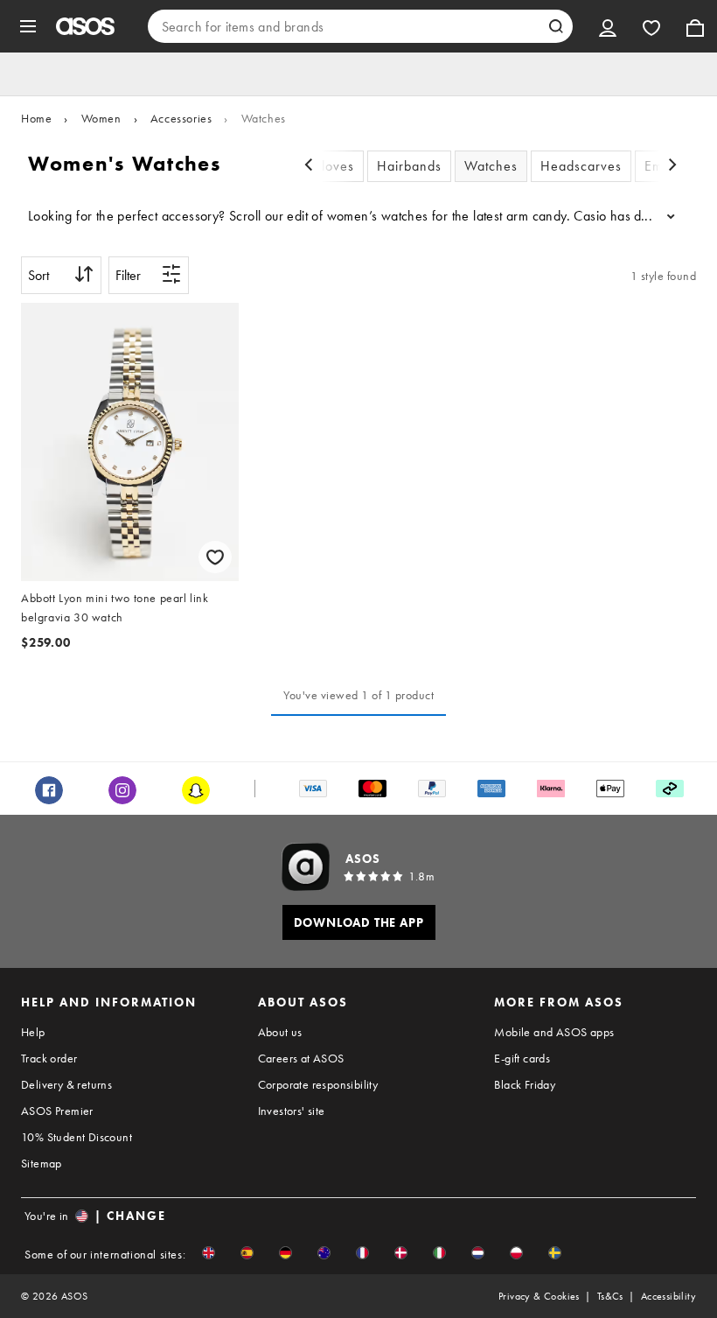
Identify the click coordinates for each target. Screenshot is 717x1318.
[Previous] (308, 166)
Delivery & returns (66, 1084)
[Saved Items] (651, 26)
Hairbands (409, 166)
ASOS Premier (57, 1110)
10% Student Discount (76, 1137)
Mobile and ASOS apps (554, 1032)
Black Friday (524, 1084)
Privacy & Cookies (539, 1296)
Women (101, 118)
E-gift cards (522, 1058)
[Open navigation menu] (28, 26)
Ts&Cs (610, 1296)
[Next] (672, 166)
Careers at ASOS (301, 1058)
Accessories (181, 118)
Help (33, 1032)
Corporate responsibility (318, 1084)
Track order (49, 1058)
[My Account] (608, 26)
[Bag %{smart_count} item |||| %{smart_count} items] (695, 26)
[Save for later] (215, 557)
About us (280, 1032)
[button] (208, 1252)
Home (36, 118)
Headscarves (581, 166)
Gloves (332, 166)
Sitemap (41, 1163)
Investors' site (291, 1110)
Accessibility (668, 1296)
